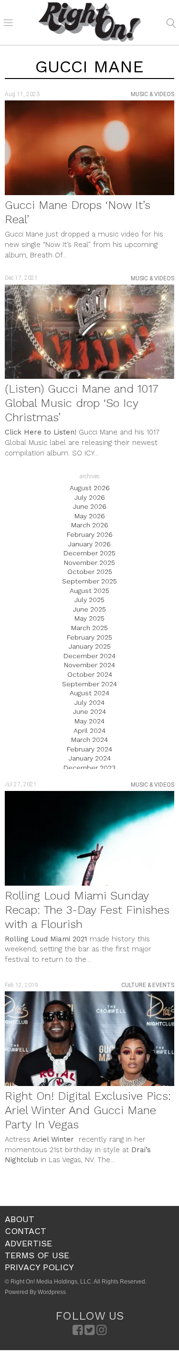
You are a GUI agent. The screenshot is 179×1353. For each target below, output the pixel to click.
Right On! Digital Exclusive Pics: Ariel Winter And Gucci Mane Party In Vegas (88, 1110)
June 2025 (89, 609)
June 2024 (89, 711)
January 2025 (90, 646)
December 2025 (89, 553)
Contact (25, 1231)
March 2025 (89, 628)
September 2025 (89, 581)
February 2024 (89, 749)
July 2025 (89, 599)
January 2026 (89, 544)
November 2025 (89, 562)
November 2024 (89, 665)
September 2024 (89, 684)
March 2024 (89, 739)
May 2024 (89, 721)
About (19, 1219)
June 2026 (89, 506)
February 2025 (89, 637)
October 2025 (89, 571)
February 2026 (90, 534)
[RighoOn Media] (89, 22)
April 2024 (89, 730)
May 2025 (89, 618)
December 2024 (89, 656)
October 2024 (89, 674)
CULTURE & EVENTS (147, 985)
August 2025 (89, 590)
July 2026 (89, 497)
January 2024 (90, 758)
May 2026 (89, 516)
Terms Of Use (37, 1255)
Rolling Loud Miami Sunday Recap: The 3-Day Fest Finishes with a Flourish (87, 910)
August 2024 (89, 693)
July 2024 (89, 702)
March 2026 (89, 525)
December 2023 (89, 767)
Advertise (28, 1243)
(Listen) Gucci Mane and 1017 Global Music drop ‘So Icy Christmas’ (81, 403)
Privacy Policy (39, 1267)
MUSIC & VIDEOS (152, 94)
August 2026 (90, 488)
